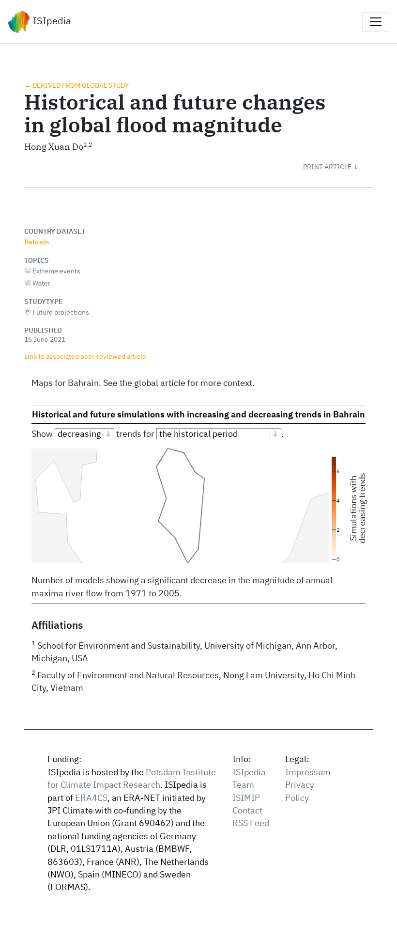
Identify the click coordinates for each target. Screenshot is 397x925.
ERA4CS (91, 797)
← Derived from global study (76, 85)
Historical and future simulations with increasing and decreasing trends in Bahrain (198, 414)
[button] (338, 166)
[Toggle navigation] (375, 22)
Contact (247, 810)
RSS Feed (250, 823)
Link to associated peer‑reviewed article (85, 356)
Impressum (308, 772)
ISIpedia (51, 20)
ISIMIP (246, 797)
